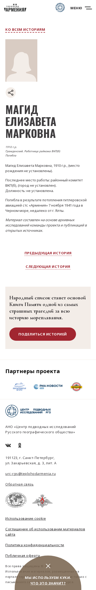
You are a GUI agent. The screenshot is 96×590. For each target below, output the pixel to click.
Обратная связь (19, 484)
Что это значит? (48, 583)
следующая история (48, 266)
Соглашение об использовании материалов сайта (45, 532)
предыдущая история (48, 253)
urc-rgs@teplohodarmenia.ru (30, 473)
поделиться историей (42, 334)
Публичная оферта (22, 555)
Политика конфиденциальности (34, 545)
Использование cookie (25, 518)
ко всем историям (25, 29)
